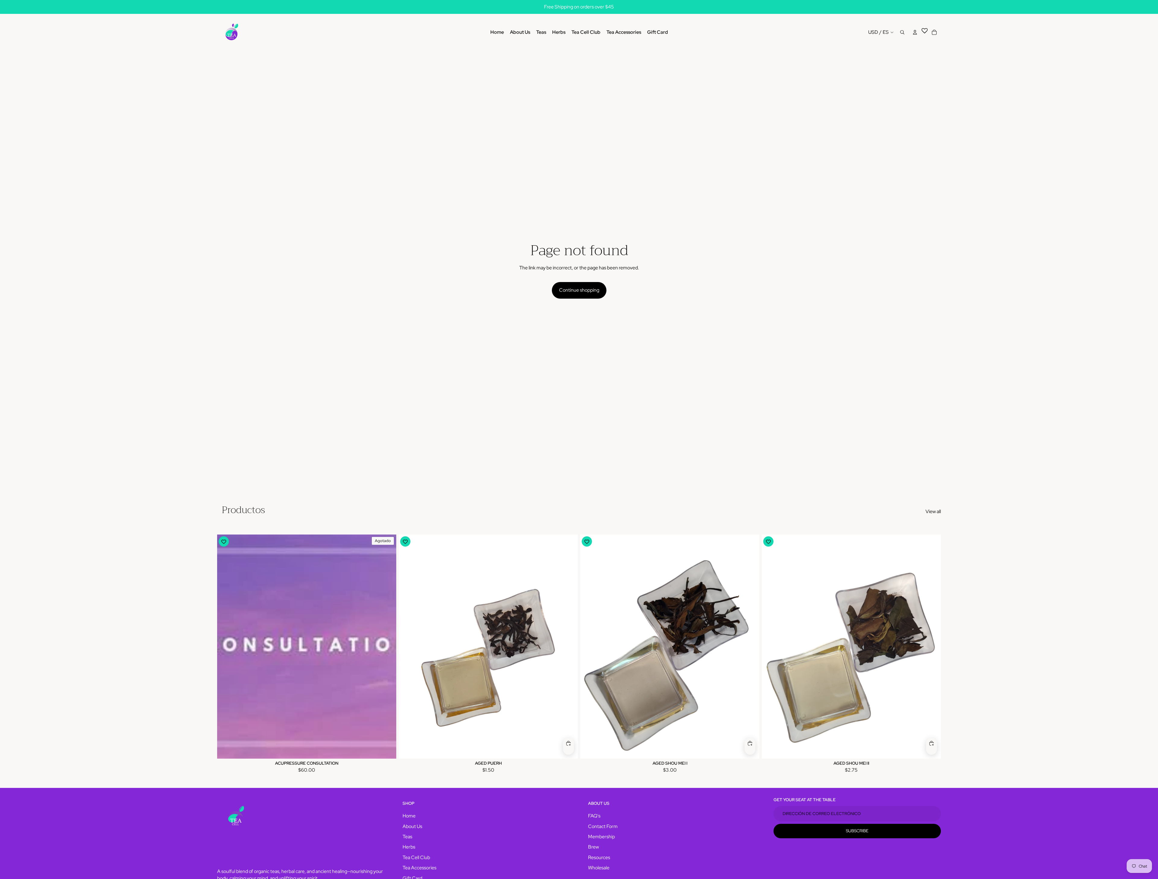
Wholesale (598, 868)
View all (933, 511)
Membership (601, 836)
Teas (407, 836)
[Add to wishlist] (224, 541)
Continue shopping (579, 290)
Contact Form (603, 826)
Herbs (409, 847)
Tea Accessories (419, 868)
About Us (412, 826)
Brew (593, 847)
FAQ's (594, 816)
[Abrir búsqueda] (902, 32)
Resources (599, 857)
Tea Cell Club (416, 857)
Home (409, 816)
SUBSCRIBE (857, 830)
